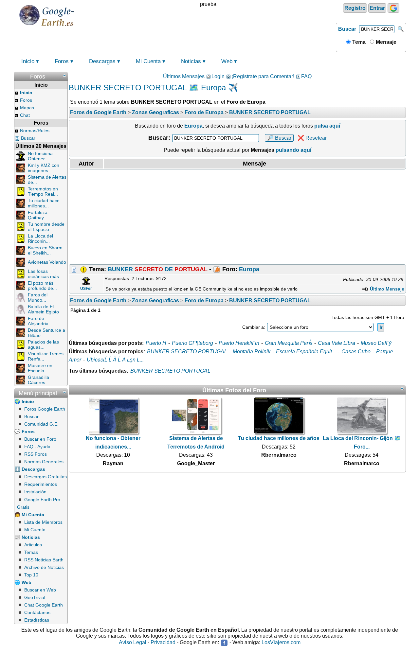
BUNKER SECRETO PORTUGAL (187, 351)
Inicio (27, 61)
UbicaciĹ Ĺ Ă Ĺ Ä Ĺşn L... (115, 359)
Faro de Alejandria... (40, 321)
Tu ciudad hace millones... (44, 203)
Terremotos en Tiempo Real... (43, 191)
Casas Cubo (356, 351)
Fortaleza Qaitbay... (37, 215)
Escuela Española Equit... (306, 351)
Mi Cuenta (148, 61)
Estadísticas (36, 620)
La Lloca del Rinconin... (40, 238)
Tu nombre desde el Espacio (46, 226)
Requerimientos (40, 484)
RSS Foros (35, 454)
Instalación (35, 491)
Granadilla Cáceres (38, 380)
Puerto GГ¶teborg (192, 343)
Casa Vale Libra (336, 343)
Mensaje (385, 42)
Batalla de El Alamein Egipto (43, 309)
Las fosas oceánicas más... (45, 274)
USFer (86, 288)
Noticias (191, 61)
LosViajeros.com (281, 642)
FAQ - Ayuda (37, 446)
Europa (249, 269)
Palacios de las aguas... (43, 344)
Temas (31, 552)
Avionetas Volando (47, 262)
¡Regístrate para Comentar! (262, 76)
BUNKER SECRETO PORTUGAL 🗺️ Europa (147, 87)
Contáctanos (37, 612)
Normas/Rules (34, 130)
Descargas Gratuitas (45, 476)
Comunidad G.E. (41, 424)
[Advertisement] (237, 217)
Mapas (27, 107)
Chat (25, 115)
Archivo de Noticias (44, 567)
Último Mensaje (386, 288)
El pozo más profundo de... (42, 285)
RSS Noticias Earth (44, 559)
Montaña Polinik (251, 351)
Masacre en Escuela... (40, 368)
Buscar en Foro (40, 439)
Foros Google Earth (44, 409)
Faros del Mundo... (37, 297)
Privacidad (163, 642)
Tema (358, 42)
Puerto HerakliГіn (239, 343)
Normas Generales (44, 461)
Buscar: (159, 137)
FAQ (306, 76)
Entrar (377, 8)
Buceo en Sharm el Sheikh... (45, 250)
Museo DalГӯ (376, 343)
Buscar (347, 29)
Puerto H (156, 343)
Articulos (33, 544)
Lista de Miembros (43, 522)
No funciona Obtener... (40, 156)
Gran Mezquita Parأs (288, 343)
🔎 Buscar (279, 138)
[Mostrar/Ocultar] (64, 75)
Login (218, 76)
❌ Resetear (312, 138)
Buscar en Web (40, 589)
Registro (355, 8)
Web (226, 61)
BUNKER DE (158, 269)
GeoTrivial (34, 597)
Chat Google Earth (43, 605)
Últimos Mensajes (184, 76)
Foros (62, 61)
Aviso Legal (132, 642)
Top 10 (31, 574)
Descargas (102, 61)
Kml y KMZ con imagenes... (43, 168)
